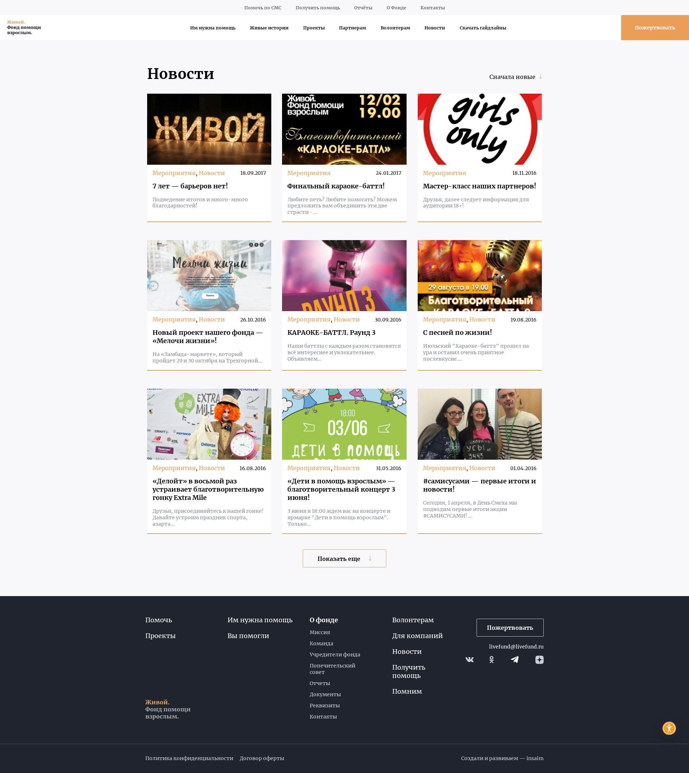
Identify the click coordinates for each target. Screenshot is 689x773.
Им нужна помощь (212, 28)
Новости (435, 28)
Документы (325, 694)
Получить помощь (318, 7)
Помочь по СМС (262, 7)
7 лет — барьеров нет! (190, 186)
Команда (321, 643)
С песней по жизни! (457, 332)
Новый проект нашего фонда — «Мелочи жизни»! (208, 336)
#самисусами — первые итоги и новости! (479, 485)
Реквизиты (325, 705)
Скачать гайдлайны (483, 28)
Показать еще (340, 558)
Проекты (314, 28)
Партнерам (352, 28)
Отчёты (363, 7)
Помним (407, 691)
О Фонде (396, 7)
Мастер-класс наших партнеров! (479, 186)
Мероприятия (174, 173)
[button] (669, 728)
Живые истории (269, 28)
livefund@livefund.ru (516, 646)
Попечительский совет (332, 668)
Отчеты (320, 683)
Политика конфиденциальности (189, 758)
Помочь (158, 620)
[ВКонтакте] (469, 659)
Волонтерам (395, 28)
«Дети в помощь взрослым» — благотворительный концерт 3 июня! (341, 489)
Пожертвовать (655, 27)
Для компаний (417, 636)
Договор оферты (262, 758)
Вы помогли (248, 636)
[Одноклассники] (491, 659)
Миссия (320, 632)
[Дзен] (539, 660)
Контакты (433, 7)
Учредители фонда (335, 654)
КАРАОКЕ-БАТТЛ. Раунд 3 (331, 332)
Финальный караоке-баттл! (336, 186)
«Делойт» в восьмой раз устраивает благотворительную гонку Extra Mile (208, 489)
